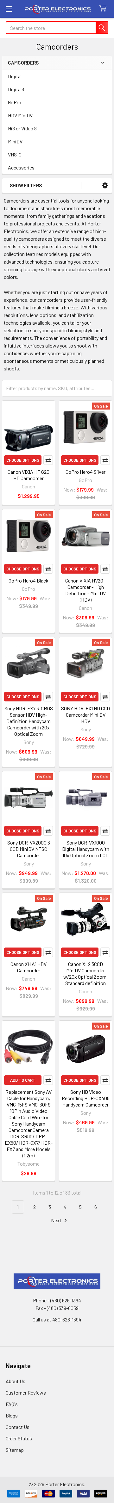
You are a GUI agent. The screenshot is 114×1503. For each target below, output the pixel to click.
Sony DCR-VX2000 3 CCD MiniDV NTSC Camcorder (28, 848)
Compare (48, 460)
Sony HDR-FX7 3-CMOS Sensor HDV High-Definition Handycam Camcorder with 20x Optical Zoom (28, 721)
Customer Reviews (26, 1392)
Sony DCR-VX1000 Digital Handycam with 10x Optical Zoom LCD (85, 848)
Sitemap (15, 1450)
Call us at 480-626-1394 (57, 1319)
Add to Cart (22, 1080)
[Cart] (104, 9)
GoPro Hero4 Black (28, 580)
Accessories (21, 167)
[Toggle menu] (8, 8)
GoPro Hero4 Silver (85, 472)
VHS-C (15, 154)
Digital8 (16, 89)
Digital (15, 76)
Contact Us (17, 1427)
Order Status (19, 1438)
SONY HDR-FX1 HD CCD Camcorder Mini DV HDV (85, 714)
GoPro (14, 102)
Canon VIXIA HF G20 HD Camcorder (28, 475)
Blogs (12, 1415)
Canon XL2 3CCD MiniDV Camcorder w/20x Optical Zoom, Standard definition (85, 973)
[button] (105, 185)
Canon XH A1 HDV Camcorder (28, 967)
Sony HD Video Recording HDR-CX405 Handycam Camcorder (86, 1098)
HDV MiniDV (20, 115)
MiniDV (15, 141)
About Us (15, 1381)
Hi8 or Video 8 (22, 128)
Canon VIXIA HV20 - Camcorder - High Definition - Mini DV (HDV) (85, 590)
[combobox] (57, 27)
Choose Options (22, 460)
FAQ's (12, 1404)
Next (56, 1220)
